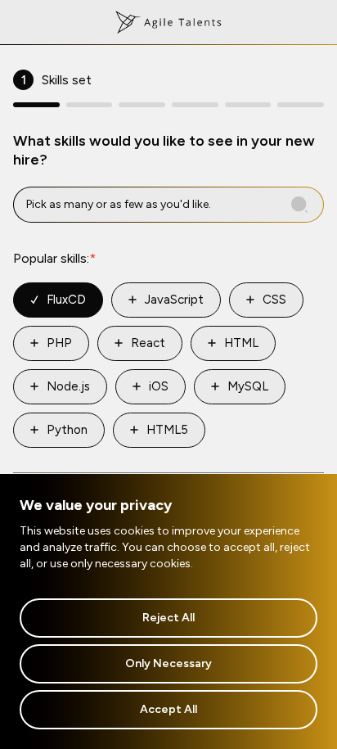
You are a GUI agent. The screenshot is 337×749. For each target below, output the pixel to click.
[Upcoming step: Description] (248, 104)
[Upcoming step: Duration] (195, 104)
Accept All (168, 709)
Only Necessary (168, 663)
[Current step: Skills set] (36, 104)
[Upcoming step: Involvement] (142, 104)
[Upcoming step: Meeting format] (300, 104)
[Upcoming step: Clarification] (89, 104)
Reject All (168, 618)
